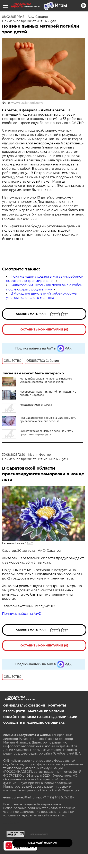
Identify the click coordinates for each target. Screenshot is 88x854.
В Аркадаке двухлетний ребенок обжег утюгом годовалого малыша (42, 295)
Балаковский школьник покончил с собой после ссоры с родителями (44, 287)
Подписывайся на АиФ (21, 614)
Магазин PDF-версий (46, 711)
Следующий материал (42, 843)
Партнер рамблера (38, 834)
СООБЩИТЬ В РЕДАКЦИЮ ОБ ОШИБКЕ (33, 723)
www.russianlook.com (27, 103)
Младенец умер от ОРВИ (36, 404)
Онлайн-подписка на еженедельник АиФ (40, 717)
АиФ (30, 543)
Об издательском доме (24, 705)
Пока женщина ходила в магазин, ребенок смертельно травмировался (44, 279)
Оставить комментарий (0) (44, 329)
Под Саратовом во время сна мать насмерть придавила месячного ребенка (48, 419)
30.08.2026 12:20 (13, 455)
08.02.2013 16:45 (13, 17)
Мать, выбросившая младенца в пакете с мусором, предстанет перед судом (46, 380)
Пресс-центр (14, 711)
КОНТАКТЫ (57, 705)
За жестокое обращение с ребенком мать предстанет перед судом (46, 432)
